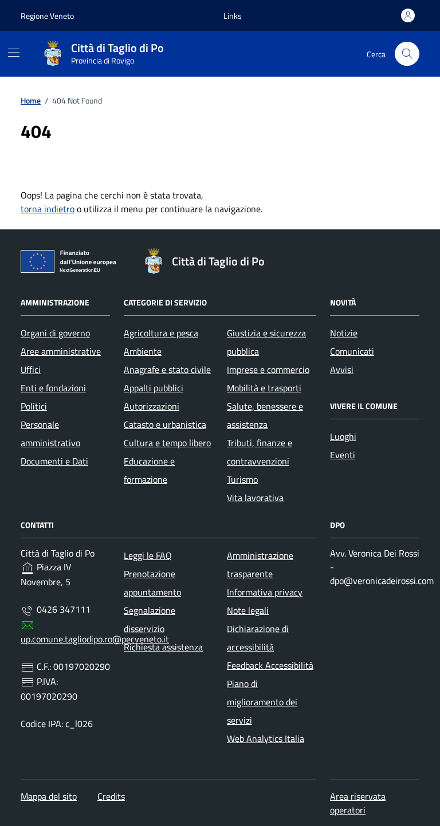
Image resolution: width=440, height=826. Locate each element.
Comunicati (352, 351)
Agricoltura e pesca (161, 333)
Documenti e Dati (54, 461)
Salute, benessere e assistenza (265, 415)
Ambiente (143, 351)
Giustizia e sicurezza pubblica (266, 342)
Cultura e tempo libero (167, 443)
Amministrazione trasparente (260, 565)
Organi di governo (55, 333)
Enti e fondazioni (53, 388)
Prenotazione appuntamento (152, 583)
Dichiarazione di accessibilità (258, 638)
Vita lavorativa (255, 498)
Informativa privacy (264, 592)
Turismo (242, 479)
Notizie (344, 333)
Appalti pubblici (153, 388)
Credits (111, 796)
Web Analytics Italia (265, 738)
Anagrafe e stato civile (167, 369)
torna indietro (47, 209)
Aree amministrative (61, 351)
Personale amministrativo (50, 434)
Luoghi (343, 436)
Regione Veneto (47, 16)
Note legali (248, 610)
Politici (34, 406)
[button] (232, 16)
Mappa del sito (49, 796)
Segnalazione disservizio (149, 619)
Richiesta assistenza (163, 647)
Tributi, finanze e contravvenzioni (259, 452)
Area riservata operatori (358, 803)
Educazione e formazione (149, 470)
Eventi (342, 455)
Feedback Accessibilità (270, 665)
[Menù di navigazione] (14, 52)
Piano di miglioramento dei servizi (262, 702)
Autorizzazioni (151, 406)
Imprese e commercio (268, 369)
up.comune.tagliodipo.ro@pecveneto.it (95, 639)
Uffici (31, 369)
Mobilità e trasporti (264, 388)
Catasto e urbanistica (165, 424)
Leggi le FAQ (148, 555)
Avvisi (341, 369)
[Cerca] (407, 54)
